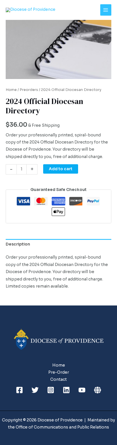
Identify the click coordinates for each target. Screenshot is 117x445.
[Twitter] (35, 390)
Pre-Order (58, 372)
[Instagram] (50, 390)
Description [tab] (18, 244)
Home (11, 90)
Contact (58, 379)
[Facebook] (19, 390)
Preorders (29, 90)
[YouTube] (81, 390)
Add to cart (60, 169)
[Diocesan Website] (97, 390)
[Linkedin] (66, 390)
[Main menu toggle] (105, 9)
